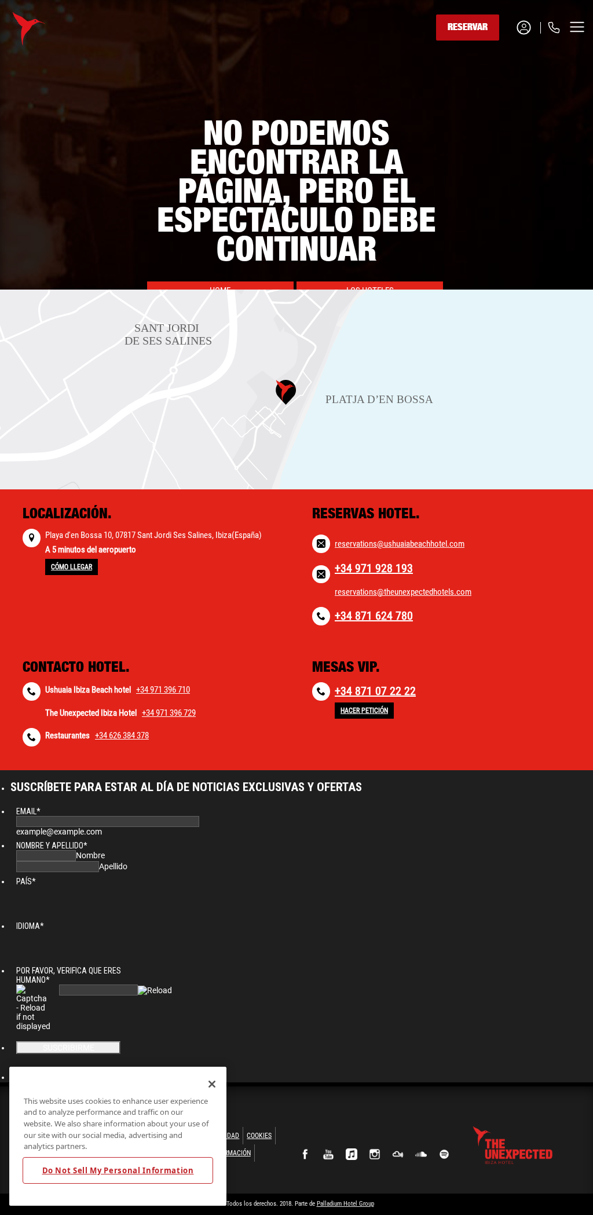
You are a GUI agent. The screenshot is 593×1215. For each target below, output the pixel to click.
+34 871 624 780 (374, 616)
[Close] (212, 1084)
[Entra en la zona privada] (528, 27)
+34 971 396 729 (169, 713)
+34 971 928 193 (374, 568)
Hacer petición (364, 711)
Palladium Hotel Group (345, 1203)
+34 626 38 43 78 (504, 99)
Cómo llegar (71, 567)
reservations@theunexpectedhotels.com (403, 592)
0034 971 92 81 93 (506, 70)
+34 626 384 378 (122, 735)
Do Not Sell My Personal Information (118, 1170)
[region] (117, 1136)
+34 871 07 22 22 (375, 691)
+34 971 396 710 (163, 690)
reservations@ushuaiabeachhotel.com (399, 544)
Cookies (259, 1136)
